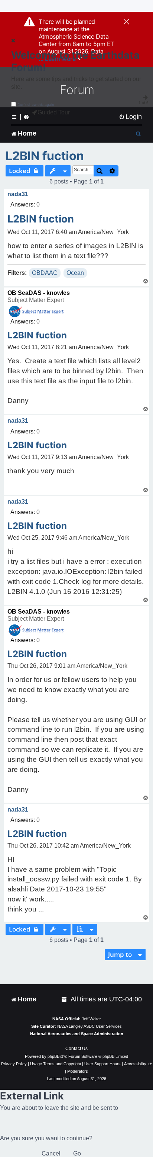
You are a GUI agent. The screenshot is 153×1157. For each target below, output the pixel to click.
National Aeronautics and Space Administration (76, 1033)
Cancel (51, 1153)
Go (77, 1153)
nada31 (17, 194)
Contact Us (76, 1048)
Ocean (75, 273)
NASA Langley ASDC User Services (89, 1026)
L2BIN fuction (45, 156)
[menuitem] (130, 117)
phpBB (53, 1056)
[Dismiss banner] (126, 22)
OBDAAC (45, 273)
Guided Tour (54, 112)
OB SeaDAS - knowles (38, 293)
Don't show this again (35, 105)
